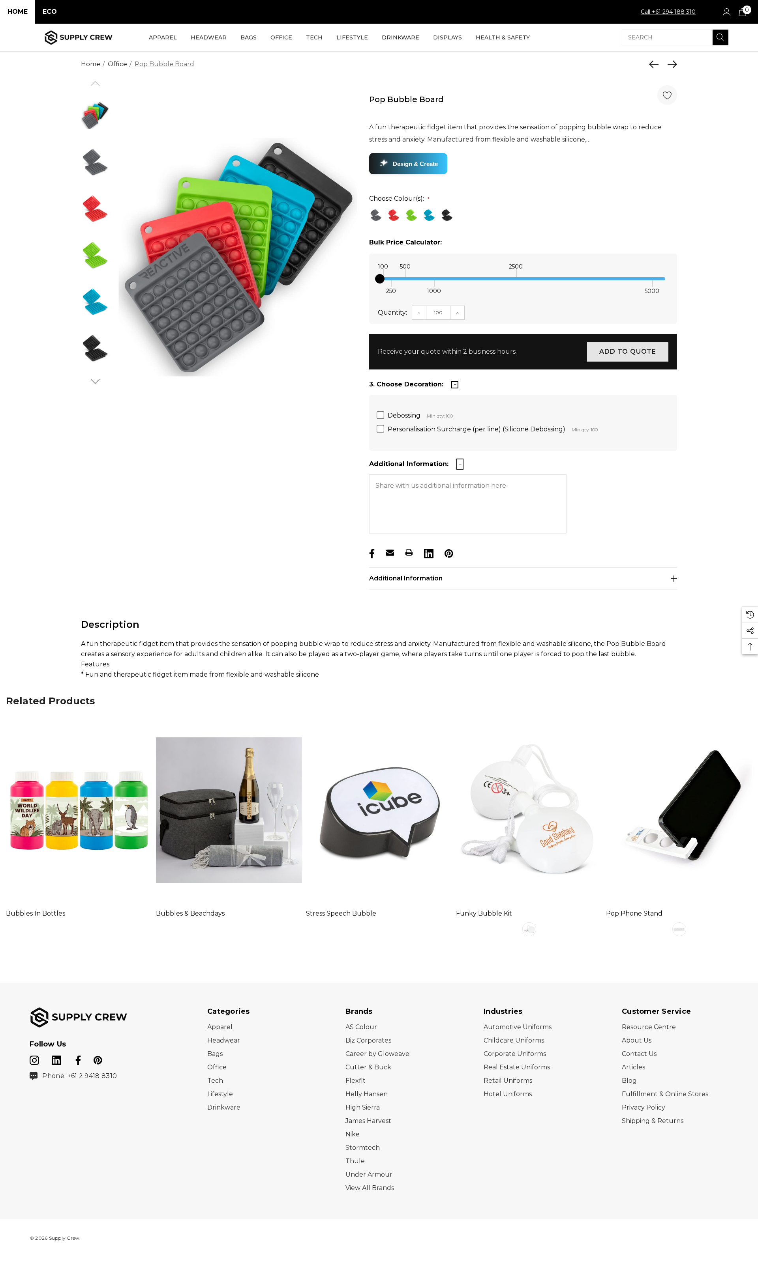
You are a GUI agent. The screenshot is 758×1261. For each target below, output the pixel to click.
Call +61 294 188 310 (668, 11)
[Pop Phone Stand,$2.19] (679, 810)
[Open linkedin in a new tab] (57, 1058)
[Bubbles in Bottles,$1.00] (79, 810)
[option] (237, 257)
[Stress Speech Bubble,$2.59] (379, 810)
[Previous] (655, 64)
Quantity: (392, 312)
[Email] (390, 552)
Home (18, 11)
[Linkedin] (428, 552)
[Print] (409, 552)
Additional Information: (408, 464)
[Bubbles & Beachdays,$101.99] (229, 810)
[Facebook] (371, 552)
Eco (50, 11)
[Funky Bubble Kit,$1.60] (529, 810)
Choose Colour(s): (399, 198)
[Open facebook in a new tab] (77, 1058)
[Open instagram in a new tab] (34, 1058)
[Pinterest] (448, 552)
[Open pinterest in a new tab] (98, 1058)
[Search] (720, 37)
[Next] (670, 64)
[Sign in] (726, 12)
